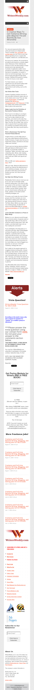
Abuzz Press (22, 663)
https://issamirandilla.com (17, 271)
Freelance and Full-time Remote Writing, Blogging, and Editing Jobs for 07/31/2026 (16, 480)
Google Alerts (12, 99)
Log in (8, 687)
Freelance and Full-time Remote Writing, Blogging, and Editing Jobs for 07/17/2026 (16, 506)
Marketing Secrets (11, 594)
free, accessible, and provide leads (15, 53)
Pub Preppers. (8, 665)
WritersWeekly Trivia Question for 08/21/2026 (16, 305)
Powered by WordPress (16, 687)
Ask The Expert (11, 588)
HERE (24, 331)
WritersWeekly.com (19, 685)
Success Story (10, 599)
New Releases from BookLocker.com (16, 585)
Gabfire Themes (18, 688)
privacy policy (8, 680)
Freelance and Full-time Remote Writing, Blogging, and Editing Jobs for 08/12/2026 (16, 453)
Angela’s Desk (10, 570)
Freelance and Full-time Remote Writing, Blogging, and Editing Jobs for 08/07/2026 (16, 467)
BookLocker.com (14, 663)
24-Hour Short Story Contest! (14, 596)
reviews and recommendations (16, 207)
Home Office (10, 582)
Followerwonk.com (10, 103)
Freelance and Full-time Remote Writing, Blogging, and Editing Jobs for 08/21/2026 (16, 440)
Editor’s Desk (10, 573)
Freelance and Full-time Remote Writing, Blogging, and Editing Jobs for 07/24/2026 (16, 493)
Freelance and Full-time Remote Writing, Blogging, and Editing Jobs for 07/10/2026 (16, 519)
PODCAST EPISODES (13, 576)
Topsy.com (22, 103)
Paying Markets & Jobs (13, 591)
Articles (10, 29)
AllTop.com (16, 101)
